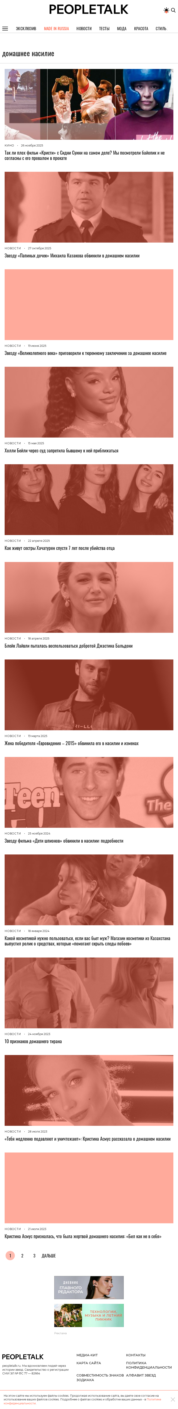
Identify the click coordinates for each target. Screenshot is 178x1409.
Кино (9, 145)
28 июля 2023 (37, 1131)
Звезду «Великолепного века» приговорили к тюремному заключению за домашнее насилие (85, 352)
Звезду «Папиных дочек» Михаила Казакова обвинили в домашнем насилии (72, 255)
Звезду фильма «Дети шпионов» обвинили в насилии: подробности (64, 840)
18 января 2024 (38, 931)
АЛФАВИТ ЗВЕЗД (141, 1375)
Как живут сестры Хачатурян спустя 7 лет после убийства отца (60, 547)
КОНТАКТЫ (136, 1355)
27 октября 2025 (39, 248)
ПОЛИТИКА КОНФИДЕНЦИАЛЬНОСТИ (149, 1365)
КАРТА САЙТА (88, 1363)
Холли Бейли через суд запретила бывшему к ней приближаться (61, 450)
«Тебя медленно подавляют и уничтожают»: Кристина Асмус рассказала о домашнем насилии (88, 1138)
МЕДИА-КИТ (87, 1355)
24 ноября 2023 (39, 1034)
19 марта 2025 (37, 736)
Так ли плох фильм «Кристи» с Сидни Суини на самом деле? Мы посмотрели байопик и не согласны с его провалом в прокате (85, 155)
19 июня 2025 (37, 345)
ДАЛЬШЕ (49, 1256)
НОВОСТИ (13, 248)
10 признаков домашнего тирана (33, 1041)
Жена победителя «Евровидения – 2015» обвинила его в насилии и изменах (72, 743)
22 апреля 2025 (39, 540)
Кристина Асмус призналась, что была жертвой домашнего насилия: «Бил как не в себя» (83, 1236)
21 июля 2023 (37, 1229)
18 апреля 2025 (38, 638)
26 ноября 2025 (32, 145)
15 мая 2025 (36, 443)
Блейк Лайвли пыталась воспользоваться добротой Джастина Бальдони (69, 645)
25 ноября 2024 (39, 833)
